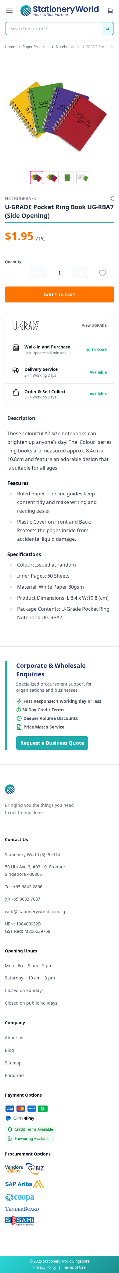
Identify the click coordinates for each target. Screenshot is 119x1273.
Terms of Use (74, 1267)
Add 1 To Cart (59, 294)
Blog (9, 1050)
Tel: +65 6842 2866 (23, 887)
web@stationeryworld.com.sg (35, 911)
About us (14, 1037)
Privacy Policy (44, 1267)
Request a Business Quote (52, 743)
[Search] (107, 28)
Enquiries (14, 1075)
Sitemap (13, 1063)
